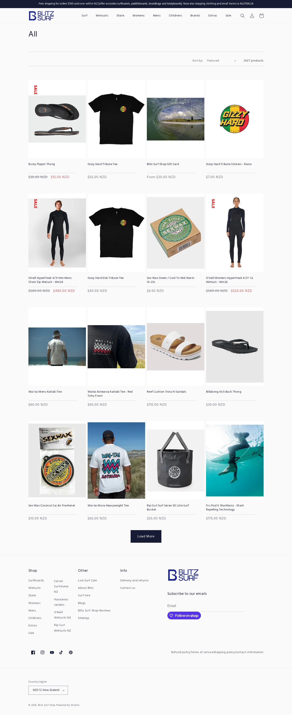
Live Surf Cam (87, 580)
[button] (242, 15)
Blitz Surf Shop (47, 705)
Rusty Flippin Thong (41, 164)
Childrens (34, 618)
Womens (34, 603)
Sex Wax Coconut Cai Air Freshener (51, 506)
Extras (32, 625)
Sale (31, 633)
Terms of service (202, 652)
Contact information (249, 652)
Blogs (82, 603)
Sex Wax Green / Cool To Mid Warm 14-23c (170, 280)
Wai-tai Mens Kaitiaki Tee (45, 392)
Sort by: (197, 60)
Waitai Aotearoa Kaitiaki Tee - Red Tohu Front (110, 394)
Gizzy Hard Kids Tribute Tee (106, 278)
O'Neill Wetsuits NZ (62, 615)
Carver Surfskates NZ (61, 586)
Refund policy (181, 652)
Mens (32, 610)
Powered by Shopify (68, 705)
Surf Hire (84, 595)
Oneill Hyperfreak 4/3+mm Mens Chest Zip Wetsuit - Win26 (50, 280)
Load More (145, 536)
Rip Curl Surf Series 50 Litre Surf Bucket (168, 508)
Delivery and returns (134, 580)
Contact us (128, 588)
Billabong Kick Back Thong (223, 392)
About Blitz (86, 588)
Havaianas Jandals (61, 602)
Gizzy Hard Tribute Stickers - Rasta (229, 164)
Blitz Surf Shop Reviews (94, 610)
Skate (32, 595)
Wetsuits (34, 588)
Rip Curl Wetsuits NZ (62, 628)
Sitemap (83, 618)
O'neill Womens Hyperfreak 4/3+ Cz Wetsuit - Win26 (229, 280)
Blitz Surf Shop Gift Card (163, 164)
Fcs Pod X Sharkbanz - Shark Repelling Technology (225, 508)
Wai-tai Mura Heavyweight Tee (108, 506)
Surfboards (36, 580)
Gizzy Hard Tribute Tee (102, 164)
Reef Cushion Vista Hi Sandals (166, 392)
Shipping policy (224, 652)
